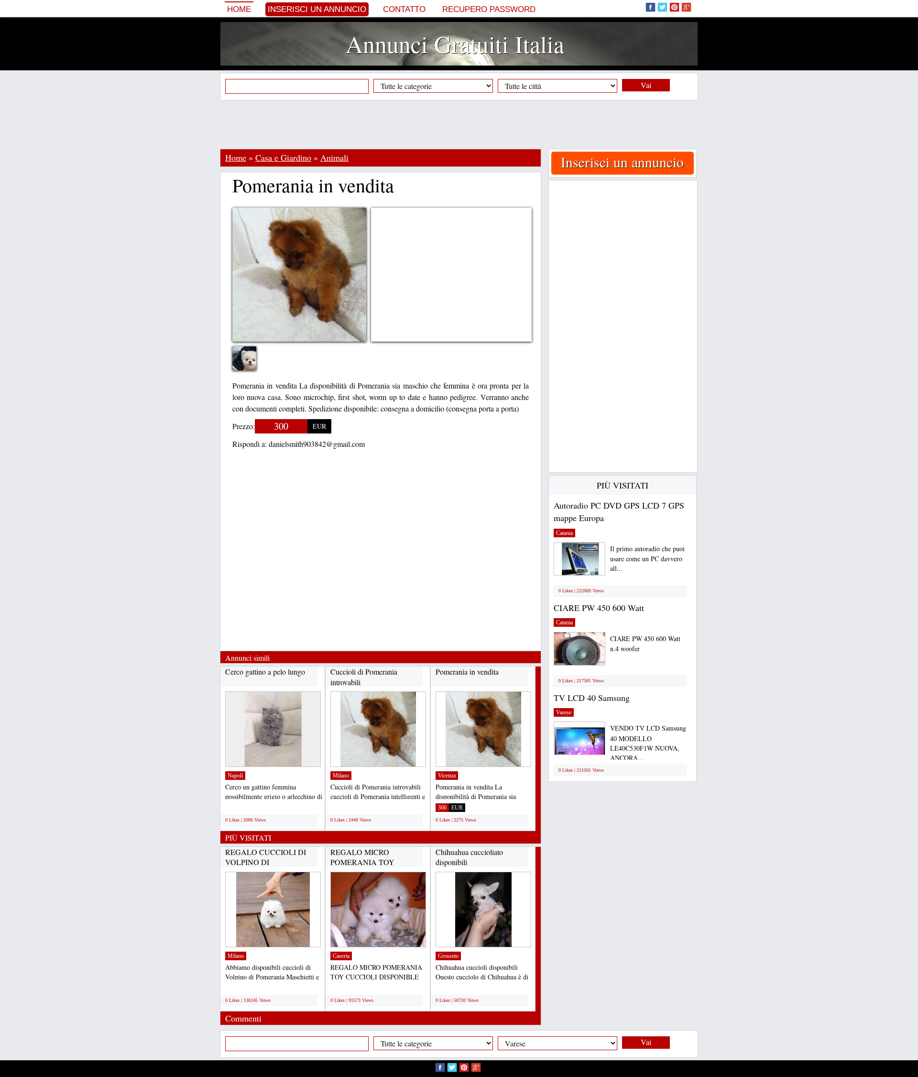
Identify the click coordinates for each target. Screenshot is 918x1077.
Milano (341, 775)
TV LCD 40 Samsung (592, 697)
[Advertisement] (459, 124)
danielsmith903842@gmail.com (317, 444)
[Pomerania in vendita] (251, 364)
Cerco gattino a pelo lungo (265, 671)
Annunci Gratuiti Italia (455, 44)
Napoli (235, 775)
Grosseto (448, 956)
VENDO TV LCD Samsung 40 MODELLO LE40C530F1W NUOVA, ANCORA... (648, 742)
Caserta (341, 956)
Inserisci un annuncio (317, 9)
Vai (646, 85)
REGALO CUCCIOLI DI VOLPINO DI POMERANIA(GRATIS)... (267, 862)
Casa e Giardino (283, 157)
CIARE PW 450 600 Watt (599, 607)
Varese (563, 712)
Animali (334, 157)
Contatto (404, 9)
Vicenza (447, 775)
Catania (564, 533)
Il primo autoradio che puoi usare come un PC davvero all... (647, 558)
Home (239, 9)
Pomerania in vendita (467, 671)
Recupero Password (489, 9)
